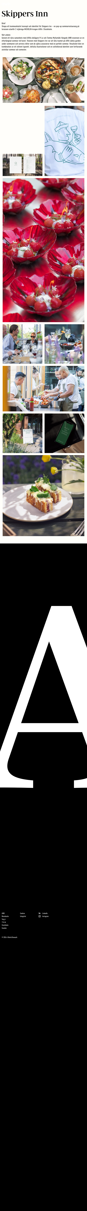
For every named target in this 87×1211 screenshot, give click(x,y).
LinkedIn (45, 914)
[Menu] (83, 3)
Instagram (45, 916)
